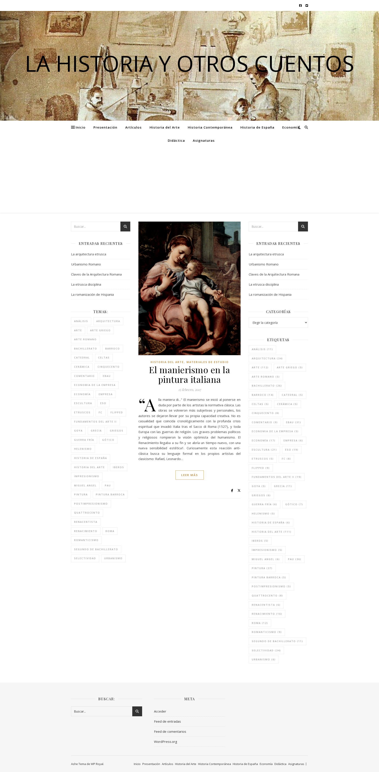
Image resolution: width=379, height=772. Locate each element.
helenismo (83, 448)
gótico (108, 439)
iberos (118, 467)
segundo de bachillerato (96, 549)
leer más (189, 475)
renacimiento (85, 531)
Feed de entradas (167, 721)
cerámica (81, 366)
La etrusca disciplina (86, 284)
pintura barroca (110, 494)
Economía (291, 127)
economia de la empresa (95, 385)
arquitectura (108, 321)
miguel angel (85, 485)
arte (78, 330)
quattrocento (87, 512)
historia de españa (90, 458)
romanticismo (86, 540)
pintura (81, 494)
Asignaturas (204, 140)
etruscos (82, 412)
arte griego (100, 330)
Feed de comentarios (170, 731)
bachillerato (85, 348)
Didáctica (176, 140)
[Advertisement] (189, 180)
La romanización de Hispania (92, 294)
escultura (83, 403)
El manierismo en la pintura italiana (189, 374)
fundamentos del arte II (95, 421)
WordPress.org (165, 741)
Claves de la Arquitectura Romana (96, 274)
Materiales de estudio (207, 362)
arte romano (85, 339)
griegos (116, 430)
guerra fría (84, 439)
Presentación (105, 127)
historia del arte (89, 467)
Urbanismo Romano (86, 264)
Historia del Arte (165, 127)
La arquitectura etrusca (88, 254)
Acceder (160, 711)
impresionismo (86, 476)
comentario (84, 376)
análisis (81, 321)
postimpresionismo (91, 503)
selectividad (85, 558)
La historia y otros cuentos (189, 63)
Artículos (133, 127)
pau (108, 485)
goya (78, 430)
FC (100, 412)
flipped (117, 412)
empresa (106, 394)
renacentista (85, 521)
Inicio (81, 127)
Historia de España (257, 127)
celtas (104, 357)
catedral (82, 357)
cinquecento (109, 366)
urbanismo (113, 558)
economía (82, 394)
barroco (112, 348)
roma (109, 531)
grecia (96, 430)
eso (103, 403)
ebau (107, 376)
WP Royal (97, 764)
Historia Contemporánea (210, 127)
